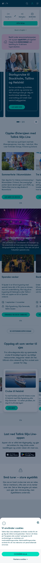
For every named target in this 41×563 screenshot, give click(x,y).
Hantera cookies (19, 559)
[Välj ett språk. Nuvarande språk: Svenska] (38, 522)
